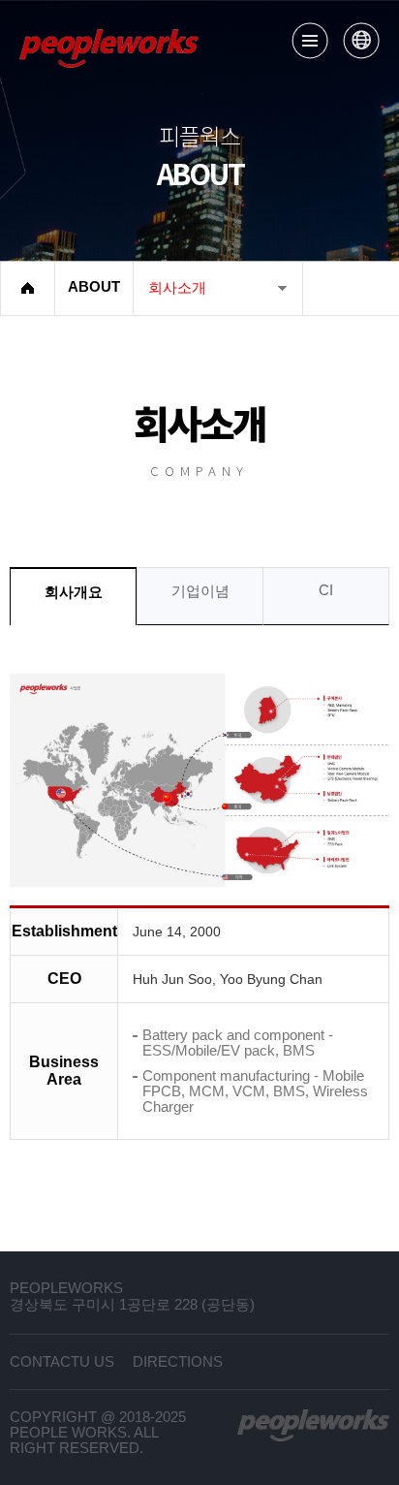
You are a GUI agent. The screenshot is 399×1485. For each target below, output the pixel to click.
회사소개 (177, 288)
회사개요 (74, 592)
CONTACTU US (62, 1362)
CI (326, 590)
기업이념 (200, 591)
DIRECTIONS (178, 1362)
